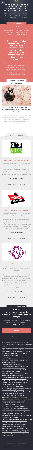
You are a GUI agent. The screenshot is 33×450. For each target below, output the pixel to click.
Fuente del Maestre (20, 370)
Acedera (4, 344)
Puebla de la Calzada (13, 401)
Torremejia (16, 419)
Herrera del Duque (11, 375)
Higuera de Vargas (21, 377)
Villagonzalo (8, 430)
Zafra (17, 434)
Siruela (6, 415)
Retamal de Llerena (17, 408)
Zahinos (21, 434)
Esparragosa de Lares (11, 366)
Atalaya (8, 348)
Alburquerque (24, 344)
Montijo (11, 393)
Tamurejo (6, 417)
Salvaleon (11, 410)
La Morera (18, 382)
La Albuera (10, 381)
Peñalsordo (24, 399)
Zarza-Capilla (9, 435)
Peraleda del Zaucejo (15, 399)
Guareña (17, 373)
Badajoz (16, 348)
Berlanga (11, 350)
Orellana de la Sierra (16, 397)
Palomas (7, 399)
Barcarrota (21, 348)
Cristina (16, 360)
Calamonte (7, 353)
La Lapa (13, 382)
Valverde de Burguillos (13, 424)
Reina (7, 408)
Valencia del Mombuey (15, 421)
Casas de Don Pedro (20, 357)
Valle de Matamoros (21, 423)
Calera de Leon (14, 353)
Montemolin (26, 392)
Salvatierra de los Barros (21, 410)
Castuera (15, 359)
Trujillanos (26, 419)
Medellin (14, 390)
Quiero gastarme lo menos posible (16, 160)
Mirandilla (13, 392)
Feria (19, 366)
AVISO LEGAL (16, 445)
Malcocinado (20, 388)
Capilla (7, 357)
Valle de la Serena (11, 423)
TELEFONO (16, 330)
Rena (10, 408)
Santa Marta (16, 413)
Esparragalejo (8, 364)
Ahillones (14, 344)
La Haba (9, 382)
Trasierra (21, 419)
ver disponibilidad (16, 185)
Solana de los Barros (14, 415)
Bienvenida (17, 350)
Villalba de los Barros (16, 430)
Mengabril (8, 392)
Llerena (10, 386)
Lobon (13, 386)
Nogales (6, 395)
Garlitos (13, 371)
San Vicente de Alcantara (17, 412)
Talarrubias (22, 415)
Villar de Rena (20, 432)
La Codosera (17, 381)
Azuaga (12, 348)
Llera (6, 386)
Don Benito (21, 360)
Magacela (9, 388)
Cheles (20, 359)
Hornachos (17, 379)
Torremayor (10, 419)
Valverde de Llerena (12, 426)
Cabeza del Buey (20, 351)
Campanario (9, 355)
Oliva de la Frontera (14, 395)
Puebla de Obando (10, 402)
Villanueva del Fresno (11, 432)
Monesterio (19, 392)
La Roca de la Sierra (16, 384)
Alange (18, 344)
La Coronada (24, 381)
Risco (7, 410)
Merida (15, 393)
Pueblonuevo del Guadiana (12, 406)
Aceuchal (9, 344)
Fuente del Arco (10, 370)
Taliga (30, 419)
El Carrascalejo (9, 362)
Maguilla (14, 388)
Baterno (27, 348)
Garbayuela (8, 371)
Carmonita (12, 357)
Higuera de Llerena (11, 377)
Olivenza (8, 397)
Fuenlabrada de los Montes (12, 368)
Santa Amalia (9, 413)
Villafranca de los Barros (12, 428)
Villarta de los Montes (9, 434)
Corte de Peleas (10, 360)
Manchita (9, 390)
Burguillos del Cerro (10, 351)
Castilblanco (10, 359)
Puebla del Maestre (10, 404)
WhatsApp (16, 336)
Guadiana (12, 373)
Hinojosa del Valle (9, 379)
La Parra (9, 384)
